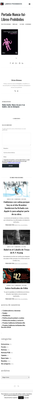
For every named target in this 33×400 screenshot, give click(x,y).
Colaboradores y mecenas (11, 311)
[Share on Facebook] (10, 63)
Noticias (4, 350)
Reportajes (5, 358)
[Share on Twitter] (13, 63)
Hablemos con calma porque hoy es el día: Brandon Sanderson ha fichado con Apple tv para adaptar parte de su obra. (17, 208)
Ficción (3, 347)
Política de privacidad (14, 162)
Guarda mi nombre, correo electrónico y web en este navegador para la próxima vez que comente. (16, 161)
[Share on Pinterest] (19, 63)
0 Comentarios (17, 199)
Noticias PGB (5, 352)
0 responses (28, 24)
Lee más (26, 397)
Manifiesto (6, 315)
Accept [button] (21, 397)
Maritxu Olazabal (21, 225)
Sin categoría (5, 364)
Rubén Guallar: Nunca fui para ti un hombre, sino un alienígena (13, 106)
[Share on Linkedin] (22, 63)
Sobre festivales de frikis (16, 288)
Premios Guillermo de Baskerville (14, 323)
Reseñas (4, 361)
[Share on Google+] (16, 63)
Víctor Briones (7, 24)
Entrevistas (5, 344)
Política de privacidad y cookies (13, 318)
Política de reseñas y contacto (13, 320)
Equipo (5, 313)
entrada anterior (6, 101)
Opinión (4, 355)
